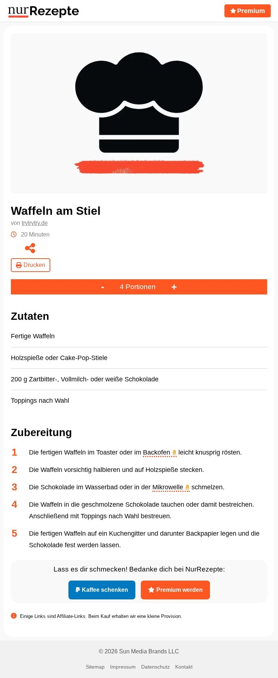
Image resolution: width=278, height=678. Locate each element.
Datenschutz (155, 667)
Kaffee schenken (105, 590)
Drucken (34, 265)
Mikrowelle (168, 487)
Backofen (157, 452)
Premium (251, 10)
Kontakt (184, 667)
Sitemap (95, 667)
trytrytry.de (35, 223)
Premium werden (179, 590)
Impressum (123, 667)
